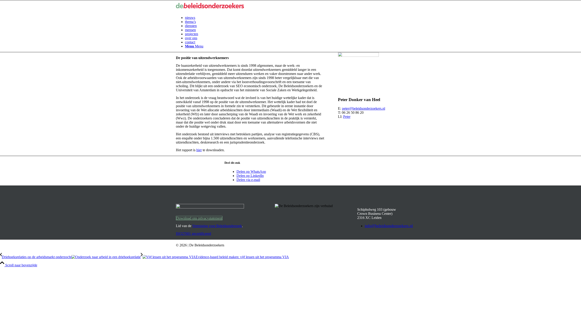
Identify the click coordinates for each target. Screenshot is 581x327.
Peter (346, 117)
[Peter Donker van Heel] (358, 55)
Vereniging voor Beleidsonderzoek (217, 226)
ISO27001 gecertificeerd (193, 233)
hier (199, 150)
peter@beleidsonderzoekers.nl (363, 108)
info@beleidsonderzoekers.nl (389, 225)
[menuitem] (295, 18)
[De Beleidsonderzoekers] (210, 10)
